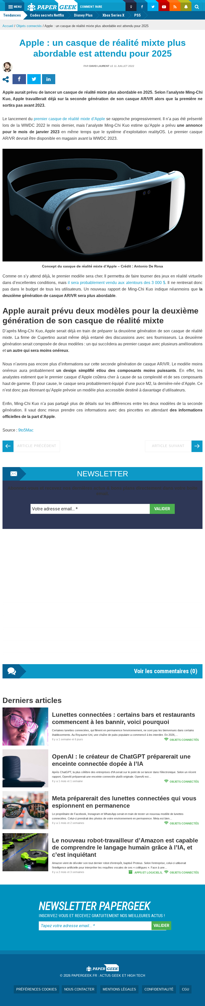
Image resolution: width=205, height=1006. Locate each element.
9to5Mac (26, 430)
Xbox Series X (113, 15)
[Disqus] (102, 601)
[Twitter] (153, 7)
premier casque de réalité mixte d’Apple (69, 119)
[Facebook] (142, 7)
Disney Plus (83, 15)
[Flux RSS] (175, 7)
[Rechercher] (197, 7)
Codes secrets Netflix (47, 15)
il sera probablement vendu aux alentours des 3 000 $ (117, 282)
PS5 (137, 15)
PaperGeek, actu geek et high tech (53, 5)
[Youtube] (164, 7)
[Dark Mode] (131, 7)
